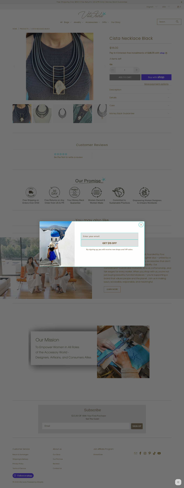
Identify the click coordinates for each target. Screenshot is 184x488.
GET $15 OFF (109, 243)
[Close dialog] (141, 224)
